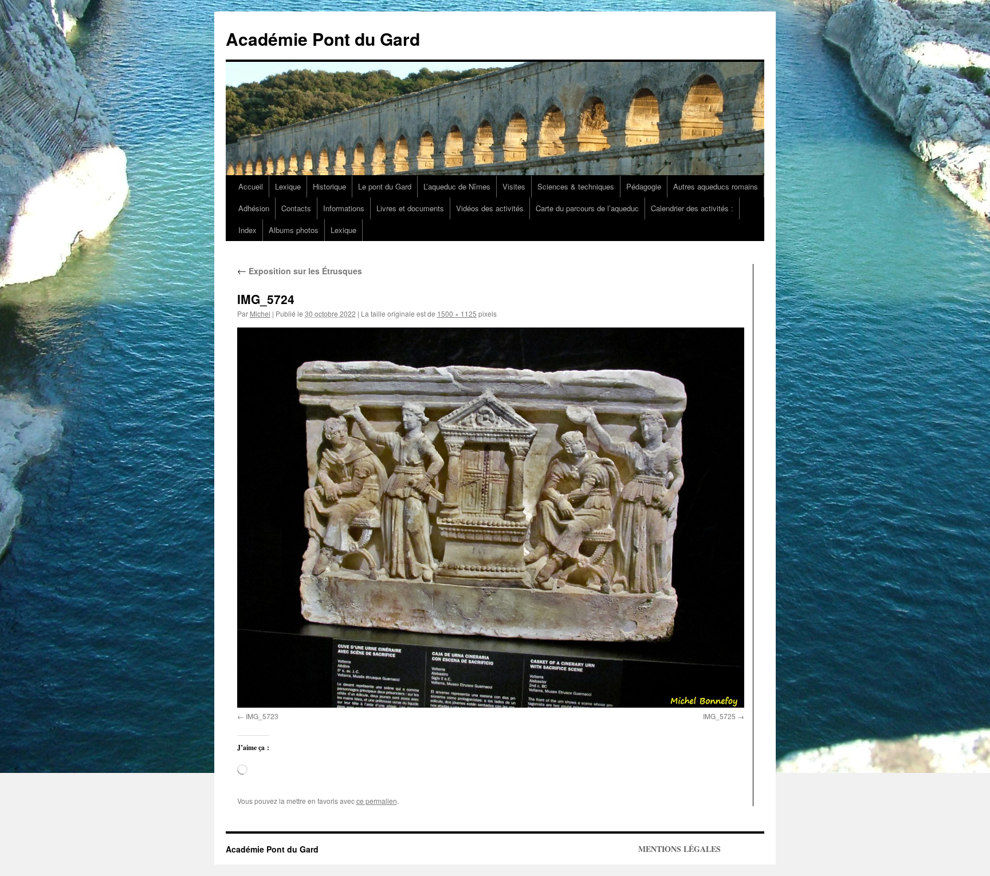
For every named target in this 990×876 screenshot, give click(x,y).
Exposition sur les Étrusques (299, 271)
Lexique (288, 186)
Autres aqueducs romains (715, 186)
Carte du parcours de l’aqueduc (587, 208)
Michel (260, 313)
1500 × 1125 (457, 313)
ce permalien (376, 801)
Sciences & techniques (575, 186)
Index (247, 229)
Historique (329, 186)
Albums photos (294, 229)
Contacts (296, 208)
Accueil (250, 186)
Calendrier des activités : (692, 208)
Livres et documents (410, 208)
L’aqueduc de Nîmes (456, 186)
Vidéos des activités (490, 208)
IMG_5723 (262, 716)
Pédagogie (643, 186)
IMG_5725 (719, 716)
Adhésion (253, 208)
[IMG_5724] (490, 517)
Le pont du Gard (384, 186)
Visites (513, 186)
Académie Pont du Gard (323, 38)
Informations (343, 208)
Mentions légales (679, 849)
